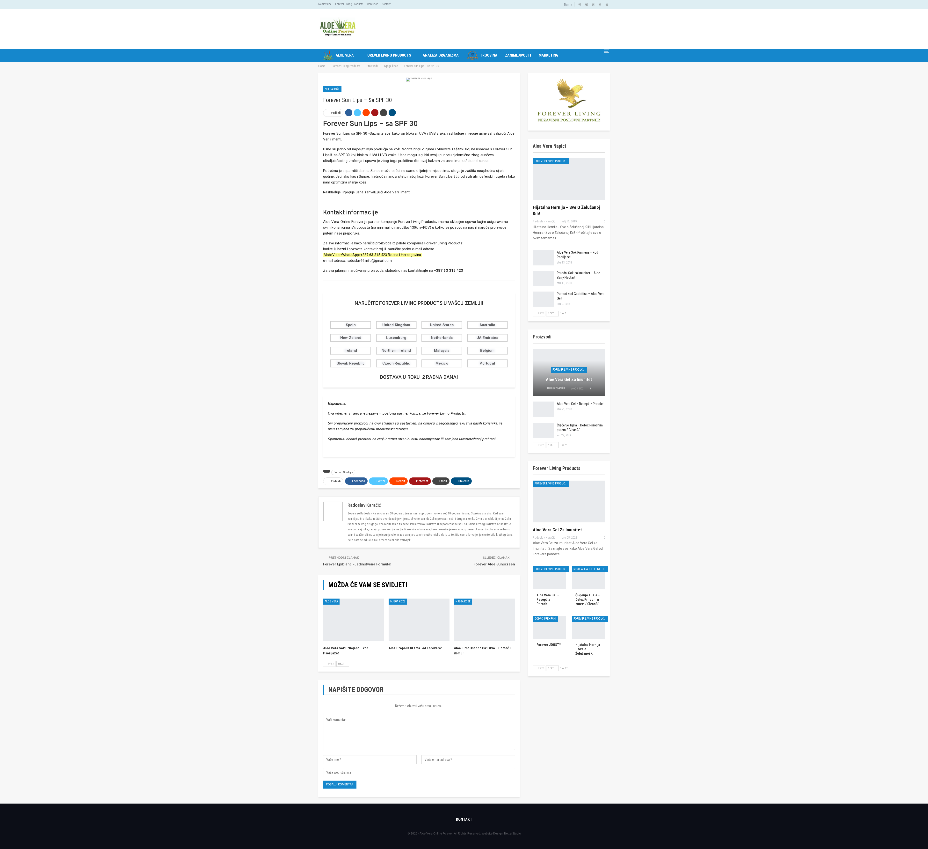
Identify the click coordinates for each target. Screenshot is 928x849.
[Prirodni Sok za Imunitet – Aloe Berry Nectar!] (543, 278)
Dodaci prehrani (545, 618)
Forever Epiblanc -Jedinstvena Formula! (357, 564)
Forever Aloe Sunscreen (494, 564)
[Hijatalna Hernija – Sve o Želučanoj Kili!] (569, 179)
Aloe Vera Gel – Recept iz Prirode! (580, 404)
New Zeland (350, 338)
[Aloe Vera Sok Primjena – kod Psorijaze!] (353, 620)
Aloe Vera (345, 55)
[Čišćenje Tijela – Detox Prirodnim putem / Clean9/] (543, 431)
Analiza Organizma (441, 55)
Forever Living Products (388, 55)
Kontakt (386, 4)
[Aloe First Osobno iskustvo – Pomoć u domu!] (484, 620)
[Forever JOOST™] (549, 627)
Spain (351, 325)
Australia (487, 325)
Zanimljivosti (518, 55)
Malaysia (442, 350)
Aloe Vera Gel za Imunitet (569, 379)
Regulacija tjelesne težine (590, 569)
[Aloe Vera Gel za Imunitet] (569, 501)
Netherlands (442, 338)
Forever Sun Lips (343, 472)
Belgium (487, 350)
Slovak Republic (351, 363)
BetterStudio (512, 833)
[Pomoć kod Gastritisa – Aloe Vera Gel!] (543, 299)
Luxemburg (396, 338)
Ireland (351, 350)
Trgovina (488, 55)
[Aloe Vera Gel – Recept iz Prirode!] (543, 409)
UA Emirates (487, 338)
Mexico (441, 363)
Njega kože (332, 89)
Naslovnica (325, 4)
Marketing (548, 55)
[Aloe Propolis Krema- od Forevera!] (419, 620)
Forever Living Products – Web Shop (356, 4)
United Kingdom (396, 325)
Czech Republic (396, 363)
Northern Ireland (396, 350)
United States (442, 325)
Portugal (487, 363)
